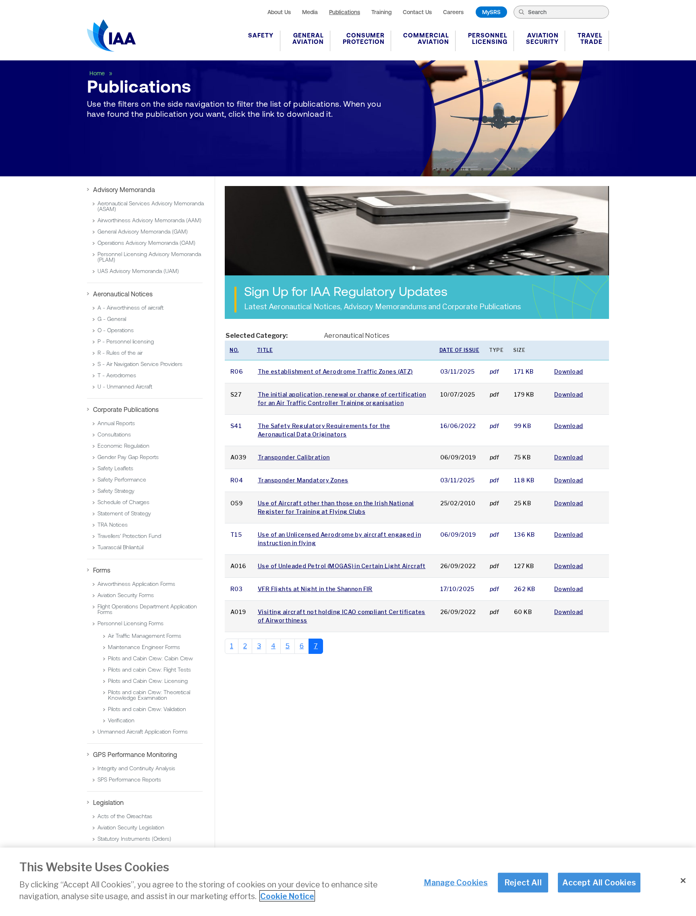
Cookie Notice (287, 896)
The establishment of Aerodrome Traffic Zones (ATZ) (335, 371)
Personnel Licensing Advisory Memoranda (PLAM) (149, 257)
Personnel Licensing (488, 38)
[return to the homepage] (111, 35)
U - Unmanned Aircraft (124, 386)
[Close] (683, 880)
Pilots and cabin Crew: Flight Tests (149, 669)
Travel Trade (590, 38)
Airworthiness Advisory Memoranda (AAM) (149, 220)
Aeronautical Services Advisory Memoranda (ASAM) (150, 206)
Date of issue (459, 350)
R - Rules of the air (120, 353)
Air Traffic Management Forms (144, 636)
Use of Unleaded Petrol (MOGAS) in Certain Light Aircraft (342, 565)
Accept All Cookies (599, 882)
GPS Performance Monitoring (135, 754)
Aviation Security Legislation (130, 827)
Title (265, 350)
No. (234, 350)
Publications (344, 12)
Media (310, 12)
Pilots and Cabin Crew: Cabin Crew (150, 658)
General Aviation (308, 38)
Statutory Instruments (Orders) (134, 839)
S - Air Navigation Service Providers (139, 364)
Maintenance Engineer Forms (144, 647)
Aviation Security (542, 38)
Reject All (523, 882)
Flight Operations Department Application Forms (147, 609)
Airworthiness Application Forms (136, 584)
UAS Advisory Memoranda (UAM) (138, 271)
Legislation (108, 802)
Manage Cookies (456, 882)
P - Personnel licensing (125, 341)
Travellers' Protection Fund (129, 536)
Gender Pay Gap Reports (128, 457)
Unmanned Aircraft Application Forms (142, 731)
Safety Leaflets (115, 468)
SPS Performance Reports (129, 779)
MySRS (491, 12)
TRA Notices (112, 524)
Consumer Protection (364, 38)
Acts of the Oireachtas (124, 816)
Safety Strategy (116, 491)
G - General (111, 319)
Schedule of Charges (123, 502)
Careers (453, 12)
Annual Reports (116, 423)
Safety (260, 35)
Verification (121, 720)
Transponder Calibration (294, 457)
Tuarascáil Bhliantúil (120, 547)
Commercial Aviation (426, 38)
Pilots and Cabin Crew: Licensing (148, 681)
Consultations (114, 434)
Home (97, 73)
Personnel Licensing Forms (130, 623)
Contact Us (417, 12)
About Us (279, 12)
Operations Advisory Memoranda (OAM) (146, 243)
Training (381, 12)
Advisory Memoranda (124, 189)
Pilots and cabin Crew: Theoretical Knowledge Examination (149, 695)
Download (568, 371)
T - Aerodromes (116, 375)
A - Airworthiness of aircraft (130, 307)
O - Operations (115, 330)
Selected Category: (257, 335)
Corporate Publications (126, 409)
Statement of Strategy (124, 513)
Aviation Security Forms (125, 595)
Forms (101, 570)
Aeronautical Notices (123, 294)
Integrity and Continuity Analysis (136, 768)
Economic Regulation (123, 446)
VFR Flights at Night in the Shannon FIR (315, 588)
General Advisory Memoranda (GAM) (142, 231)
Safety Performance (121, 479)
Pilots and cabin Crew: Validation (147, 709)
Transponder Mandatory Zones (303, 480)
